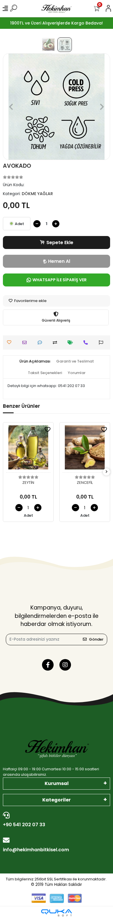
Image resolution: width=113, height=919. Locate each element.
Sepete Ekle (59, 242)
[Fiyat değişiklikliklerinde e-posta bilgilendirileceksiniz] (71, 342)
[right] (107, 472)
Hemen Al (59, 261)
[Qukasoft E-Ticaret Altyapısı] (56, 912)
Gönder (96, 639)
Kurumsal (57, 783)
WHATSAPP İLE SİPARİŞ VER (59, 280)
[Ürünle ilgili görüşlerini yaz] (41, 342)
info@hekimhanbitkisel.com (36, 849)
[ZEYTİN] (28, 449)
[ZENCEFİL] (85, 449)
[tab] (34, 361)
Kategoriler (56, 800)
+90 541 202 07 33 (24, 824)
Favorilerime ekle (30, 300)
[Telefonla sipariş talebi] (87, 342)
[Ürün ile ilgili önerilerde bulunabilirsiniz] (102, 342)
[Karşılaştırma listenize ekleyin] (56, 342)
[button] (11, 106)
